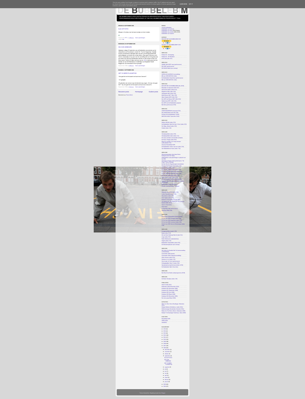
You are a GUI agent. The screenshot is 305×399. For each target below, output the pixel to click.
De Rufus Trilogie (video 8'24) (169, 139)
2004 (164, 386)
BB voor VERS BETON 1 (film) (169, 79)
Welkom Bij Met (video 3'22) (169, 122)
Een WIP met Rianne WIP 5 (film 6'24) (171, 99)
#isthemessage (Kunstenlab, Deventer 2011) (173, 309)
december (167, 349)
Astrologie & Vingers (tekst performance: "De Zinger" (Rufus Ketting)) (173, 161)
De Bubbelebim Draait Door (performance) (172, 78)
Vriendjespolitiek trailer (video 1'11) (170, 135)
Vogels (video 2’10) (166, 240)
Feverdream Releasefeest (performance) (172, 216)
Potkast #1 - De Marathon (168, 56)
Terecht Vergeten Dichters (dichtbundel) (172, 179)
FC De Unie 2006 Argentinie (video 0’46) (172, 220)
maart (166, 377)
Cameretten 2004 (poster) (168, 253)
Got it (191, 4)
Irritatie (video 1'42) (166, 128)
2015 (164, 329)
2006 (164, 347)
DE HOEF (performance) (168, 66)
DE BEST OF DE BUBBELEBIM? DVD (171, 44)
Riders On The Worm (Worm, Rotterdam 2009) (173, 310)
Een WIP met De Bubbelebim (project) (171, 102)
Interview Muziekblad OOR (168, 144)
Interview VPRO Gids (167, 210)
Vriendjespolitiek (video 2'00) (169, 134)
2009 (164, 341)
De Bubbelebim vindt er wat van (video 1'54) (173, 146)
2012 (164, 335)
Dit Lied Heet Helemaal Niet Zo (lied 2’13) (172, 235)
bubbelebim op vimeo (167, 30)
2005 (164, 384)
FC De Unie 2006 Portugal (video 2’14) (171, 218)
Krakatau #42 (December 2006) (170, 296)
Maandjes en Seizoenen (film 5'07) (170, 87)
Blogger (163, 393)
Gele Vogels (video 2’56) (168, 197)
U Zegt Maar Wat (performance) (170, 208)
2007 (164, 345)
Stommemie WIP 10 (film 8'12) (169, 89)
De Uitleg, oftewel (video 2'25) (169, 126)
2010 (164, 339)
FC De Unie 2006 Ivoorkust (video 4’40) (172, 222)
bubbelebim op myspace (168, 33)
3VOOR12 (164, 322)
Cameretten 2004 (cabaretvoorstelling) (171, 255)
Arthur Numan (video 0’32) (168, 257)
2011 (164, 337)
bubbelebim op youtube (167, 32)
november (167, 351)
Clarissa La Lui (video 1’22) (168, 259)
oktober (167, 353)
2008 (164, 343)
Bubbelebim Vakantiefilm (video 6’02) (171, 242)
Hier (145, 60)
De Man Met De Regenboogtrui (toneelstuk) (173, 164)
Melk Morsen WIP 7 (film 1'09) (169, 95)
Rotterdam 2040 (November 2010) (170, 286)
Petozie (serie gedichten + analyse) (170, 186)
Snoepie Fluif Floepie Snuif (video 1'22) (171, 166)
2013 (164, 333)
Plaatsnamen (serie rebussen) (169, 184)
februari (167, 379)
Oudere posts (153, 92)
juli (165, 369)
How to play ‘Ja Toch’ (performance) (171, 261)
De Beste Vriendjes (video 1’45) (169, 278)
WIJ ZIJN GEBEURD (125, 47)
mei (166, 373)
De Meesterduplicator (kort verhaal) (171, 244)
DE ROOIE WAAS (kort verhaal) (170, 68)
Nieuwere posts (123, 92)
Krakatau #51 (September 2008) (170, 290)
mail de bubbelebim (166, 27)
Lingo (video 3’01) (166, 237)
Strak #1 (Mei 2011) (167, 284)
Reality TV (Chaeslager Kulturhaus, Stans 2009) (174, 312)
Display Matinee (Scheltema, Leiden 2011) (172, 307)
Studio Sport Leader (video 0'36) (170, 177)
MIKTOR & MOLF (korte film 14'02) (170, 116)
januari (166, 381)
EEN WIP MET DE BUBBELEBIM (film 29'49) (173, 85)
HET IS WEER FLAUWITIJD (127, 73)
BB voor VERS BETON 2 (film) (169, 76)
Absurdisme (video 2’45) (168, 195)
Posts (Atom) (129, 95)
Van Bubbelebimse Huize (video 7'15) (171, 148)
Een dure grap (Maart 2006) (169, 298)
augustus (167, 367)
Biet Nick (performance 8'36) (169, 104)
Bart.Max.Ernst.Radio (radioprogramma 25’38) (173, 272)
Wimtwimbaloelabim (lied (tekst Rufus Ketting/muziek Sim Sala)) (171, 155)
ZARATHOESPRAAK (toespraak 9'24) (171, 110)
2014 (164, 331)
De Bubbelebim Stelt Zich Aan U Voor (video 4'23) (174, 124)
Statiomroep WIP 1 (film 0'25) (169, 101)
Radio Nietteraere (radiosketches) (170, 238)
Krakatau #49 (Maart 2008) (168, 294)
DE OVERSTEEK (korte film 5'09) (170, 112)
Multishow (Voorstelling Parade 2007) (171, 199)
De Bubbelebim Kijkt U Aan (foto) (170, 267)
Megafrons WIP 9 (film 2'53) (169, 91)
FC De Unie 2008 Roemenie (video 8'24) (172, 171)
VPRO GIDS (165, 320)
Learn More (183, 4)
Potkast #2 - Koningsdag (168, 54)
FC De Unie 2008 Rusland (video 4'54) (171, 169)
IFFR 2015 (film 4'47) (167, 58)
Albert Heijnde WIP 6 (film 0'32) (169, 97)
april (166, 375)
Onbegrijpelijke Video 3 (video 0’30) (171, 263)
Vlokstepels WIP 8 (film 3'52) (169, 93)
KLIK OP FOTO (123, 29)
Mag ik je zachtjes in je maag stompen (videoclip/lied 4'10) (171, 142)
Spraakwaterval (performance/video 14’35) (172, 265)
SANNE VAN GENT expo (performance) (172, 64)
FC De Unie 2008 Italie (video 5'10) (170, 175)
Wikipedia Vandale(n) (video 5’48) (170, 192)
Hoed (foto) (164, 206)
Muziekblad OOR (166, 318)
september (167, 355)
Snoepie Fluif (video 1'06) (168, 167)
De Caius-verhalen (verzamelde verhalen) (172, 137)
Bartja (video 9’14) (166, 233)
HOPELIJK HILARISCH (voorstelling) (171, 74)
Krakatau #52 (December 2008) (170, 288)
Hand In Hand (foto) (167, 204)
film (123, 39)
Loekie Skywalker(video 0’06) (169, 194)
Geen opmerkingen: (140, 37)
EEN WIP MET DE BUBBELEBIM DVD (171, 39)
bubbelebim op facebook (168, 29)
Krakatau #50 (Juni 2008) (168, 292)
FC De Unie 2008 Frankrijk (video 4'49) (171, 173)
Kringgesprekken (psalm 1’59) (169, 231)
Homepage (139, 92)
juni (166, 371)
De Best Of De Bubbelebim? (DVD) (170, 114)
